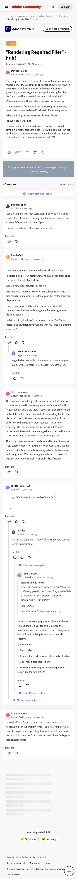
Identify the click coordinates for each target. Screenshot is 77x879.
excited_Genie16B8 (26, 351)
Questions (63, 16)
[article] (38, 223)
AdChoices (15, 874)
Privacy (47, 863)
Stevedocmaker (19, 70)
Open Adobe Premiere (57, 28)
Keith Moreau (30, 573)
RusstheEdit (17, 255)
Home (10, 16)
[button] (6, 7)
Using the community (17, 863)
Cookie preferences (15, 868)
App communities (26, 16)
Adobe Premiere (46, 16)
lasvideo (21, 530)
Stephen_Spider (19, 204)
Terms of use (35, 863)
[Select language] (54, 7)
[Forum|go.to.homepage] (26, 7)
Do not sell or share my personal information (47, 868)
